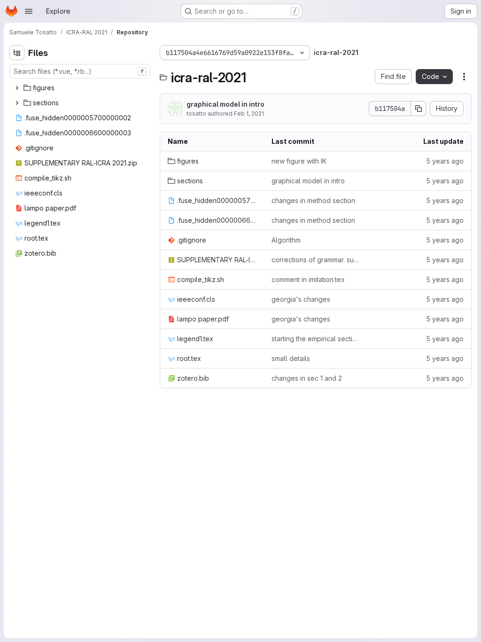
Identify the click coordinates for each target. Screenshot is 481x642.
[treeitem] (80, 87)
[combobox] (79, 71)
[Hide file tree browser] (16, 52)
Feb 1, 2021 (249, 113)
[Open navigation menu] (28, 11)
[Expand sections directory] (17, 103)
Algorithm (286, 240)
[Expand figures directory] (17, 88)
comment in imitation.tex (308, 279)
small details (291, 358)
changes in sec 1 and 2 (307, 378)
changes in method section (313, 200)
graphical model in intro (225, 104)
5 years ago (445, 161)
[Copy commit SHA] (418, 108)
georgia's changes (301, 299)
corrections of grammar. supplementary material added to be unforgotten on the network (316, 260)
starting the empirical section (316, 339)
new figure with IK (299, 161)
